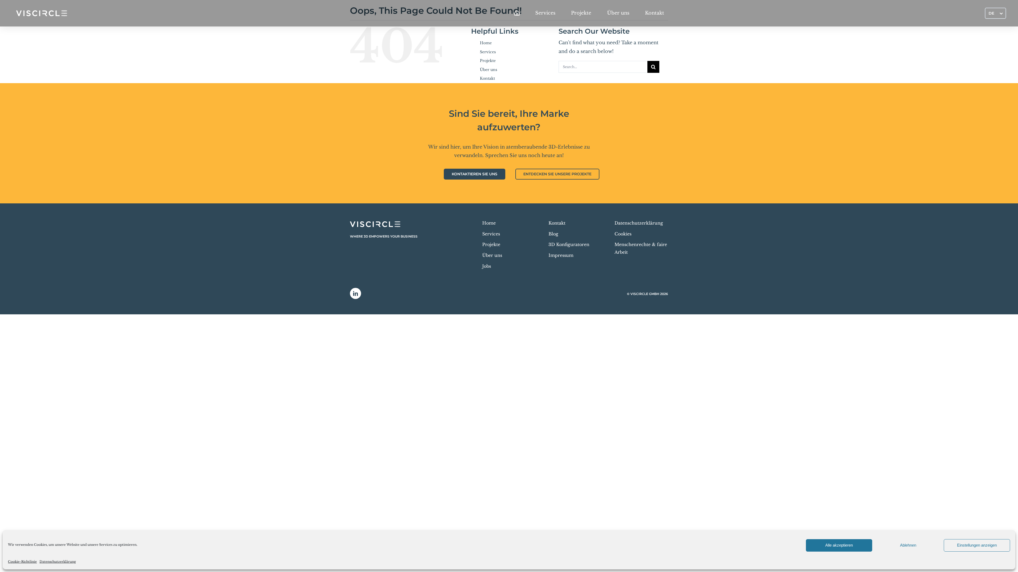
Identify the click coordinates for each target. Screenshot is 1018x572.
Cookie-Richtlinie (22, 562)
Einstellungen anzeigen (977, 545)
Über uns (488, 69)
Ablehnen (908, 545)
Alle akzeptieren (839, 545)
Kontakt (487, 78)
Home (486, 43)
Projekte (488, 60)
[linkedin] (355, 293)
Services (488, 52)
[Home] (517, 13)
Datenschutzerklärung (58, 562)
